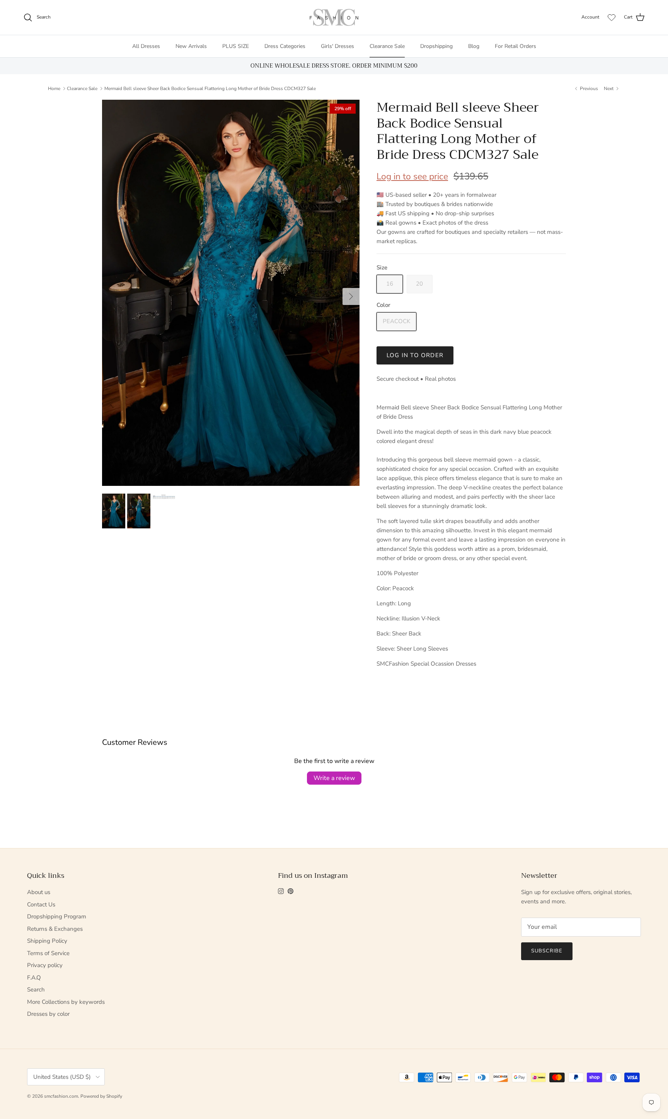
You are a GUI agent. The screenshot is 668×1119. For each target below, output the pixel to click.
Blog (473, 46)
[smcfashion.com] (334, 17)
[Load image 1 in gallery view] (231, 293)
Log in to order (415, 355)
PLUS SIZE (235, 46)
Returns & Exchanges (55, 929)
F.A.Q (34, 977)
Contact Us (41, 904)
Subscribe (546, 950)
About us (38, 892)
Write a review (334, 778)
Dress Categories (284, 46)
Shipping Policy (47, 941)
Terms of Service (48, 953)
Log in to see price (412, 176)
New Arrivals (191, 46)
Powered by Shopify (101, 1096)
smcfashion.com (61, 1096)
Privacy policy (45, 965)
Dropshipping (436, 46)
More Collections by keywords (66, 1002)
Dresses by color (48, 1014)
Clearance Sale (387, 46)
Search (36, 989)
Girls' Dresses (337, 46)
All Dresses (146, 46)
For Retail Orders (515, 46)
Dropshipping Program (56, 916)
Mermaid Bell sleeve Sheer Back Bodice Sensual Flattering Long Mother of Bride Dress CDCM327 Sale (210, 88)
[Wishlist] (611, 17)
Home (54, 88)
